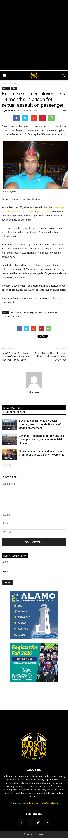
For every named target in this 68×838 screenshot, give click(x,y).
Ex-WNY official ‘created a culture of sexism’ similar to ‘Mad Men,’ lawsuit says (16, 356)
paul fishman (51, 312)
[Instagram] (30, 822)
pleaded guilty (44, 211)
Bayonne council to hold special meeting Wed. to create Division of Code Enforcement (40, 424)
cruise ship (16, 312)
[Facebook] (21, 822)
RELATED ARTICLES (13, 408)
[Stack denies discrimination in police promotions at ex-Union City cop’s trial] (9, 454)
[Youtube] (47, 822)
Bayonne (6, 88)
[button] (63, 75)
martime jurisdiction (33, 312)
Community (7, 459)
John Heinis (9, 110)
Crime (14, 88)
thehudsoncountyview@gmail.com (40, 802)
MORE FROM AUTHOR (14, 412)
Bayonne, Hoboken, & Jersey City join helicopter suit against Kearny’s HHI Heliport (41, 439)
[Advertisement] (34, 36)
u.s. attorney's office (12, 316)
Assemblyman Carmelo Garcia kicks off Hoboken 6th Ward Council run (50, 356)
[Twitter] (38, 822)
